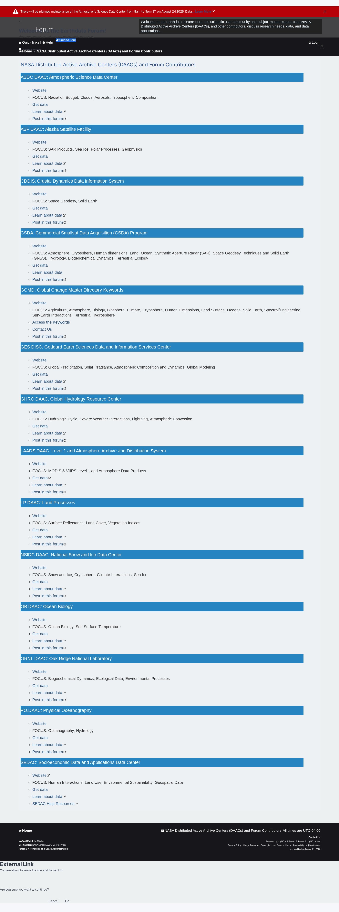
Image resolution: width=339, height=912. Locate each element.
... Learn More (202, 11)
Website (39, 90)
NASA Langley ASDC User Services (49, 845)
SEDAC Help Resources (53, 803)
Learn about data (47, 111)
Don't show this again (31, 49)
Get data (40, 104)
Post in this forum (47, 118)
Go (67, 901)
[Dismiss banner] (325, 12)
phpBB (281, 841)
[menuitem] (221, 830)
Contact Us (42, 329)
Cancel (53, 901)
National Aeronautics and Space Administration (43, 849)
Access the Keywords (51, 322)
